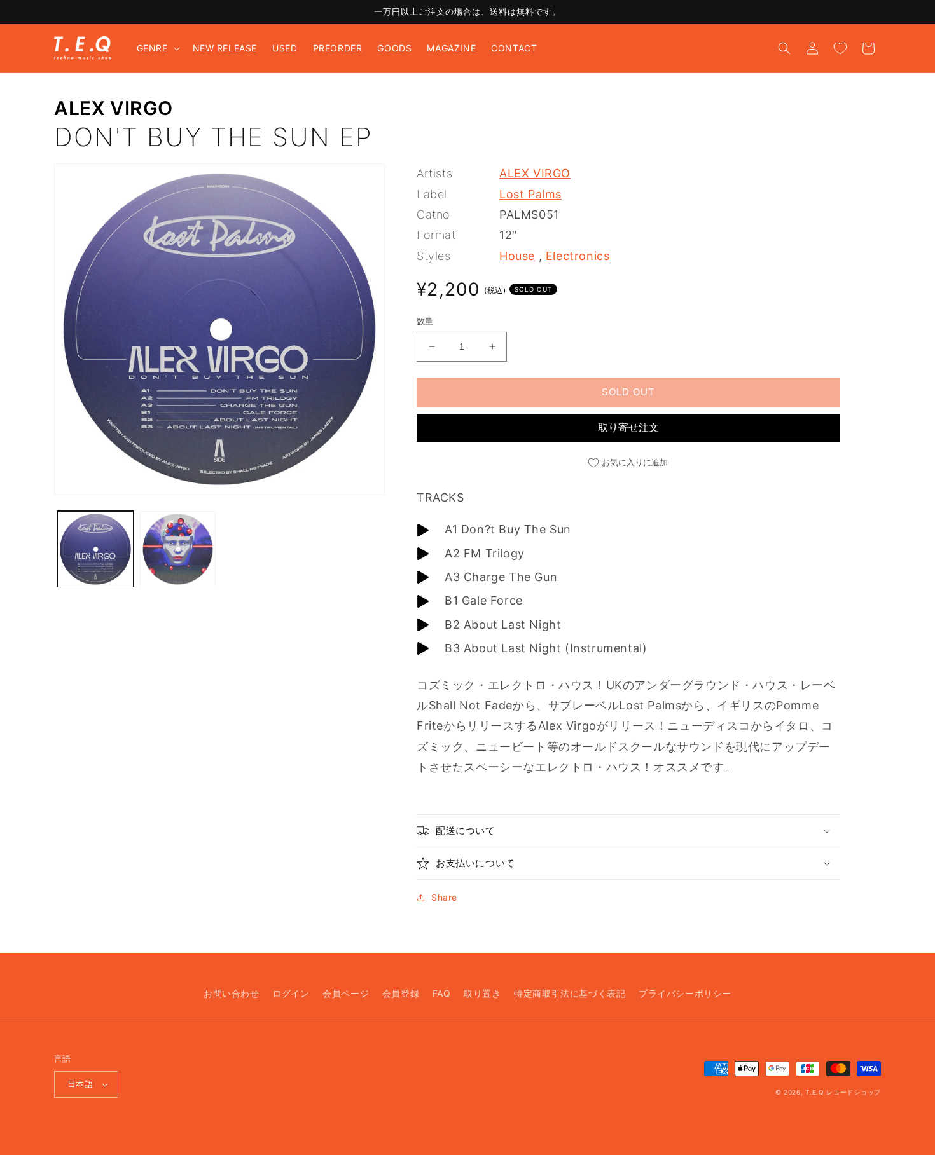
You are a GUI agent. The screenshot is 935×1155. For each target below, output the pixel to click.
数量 (425, 321)
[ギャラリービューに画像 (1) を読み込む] (95, 549)
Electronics (578, 256)
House (517, 256)
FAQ (442, 993)
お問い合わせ (232, 993)
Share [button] (444, 897)
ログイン (290, 993)
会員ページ (345, 993)
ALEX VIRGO (113, 108)
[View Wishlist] (840, 48)
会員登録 (400, 993)
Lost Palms (530, 194)
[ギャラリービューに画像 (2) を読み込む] (178, 549)
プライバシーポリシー (685, 993)
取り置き (482, 993)
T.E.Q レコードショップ (843, 1092)
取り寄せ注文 (628, 427)
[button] (157, 48)
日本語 (80, 1084)
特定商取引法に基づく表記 (569, 993)
